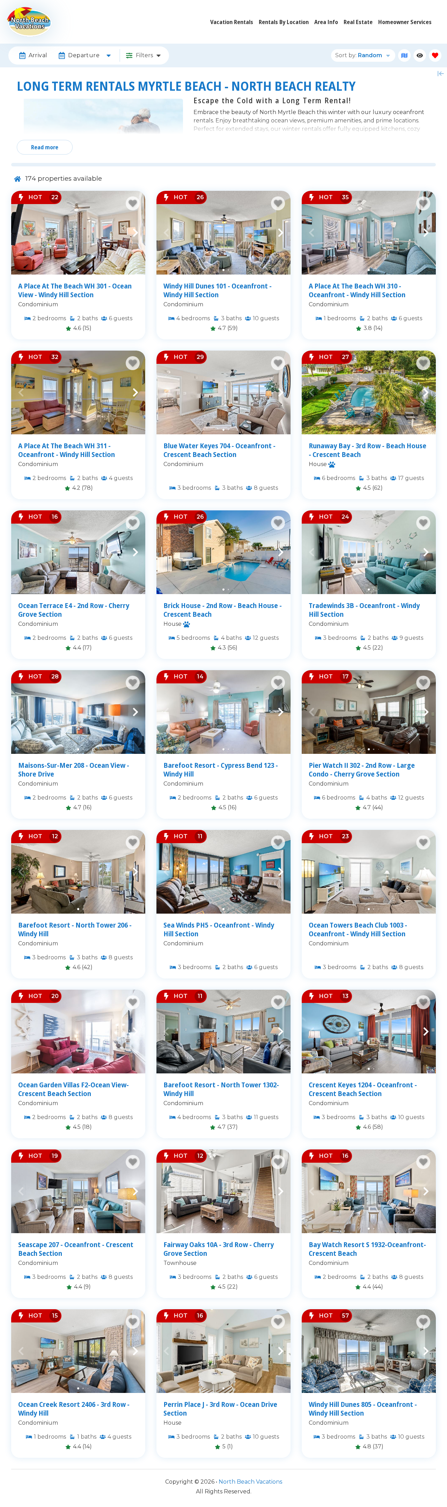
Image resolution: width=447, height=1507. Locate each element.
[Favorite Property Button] (133, 203)
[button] (21, 233)
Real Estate (358, 22)
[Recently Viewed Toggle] (419, 55)
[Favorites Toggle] (435, 55)
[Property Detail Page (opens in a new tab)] (78, 233)
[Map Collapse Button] (440, 73)
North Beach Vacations (250, 1481)
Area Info (326, 22)
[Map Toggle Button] (404, 55)
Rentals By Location (284, 22)
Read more (44, 147)
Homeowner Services (405, 22)
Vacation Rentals (231, 22)
